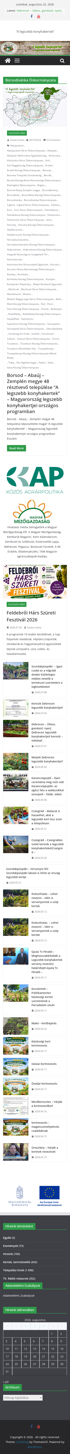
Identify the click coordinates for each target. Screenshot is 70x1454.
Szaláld (35, 333)
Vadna (42, 362)
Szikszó (11, 338)
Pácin (50, 304)
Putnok (45, 309)
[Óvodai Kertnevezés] (15, 1086)
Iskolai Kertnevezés (44, 1064)
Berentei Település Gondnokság (24, 175)
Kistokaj (11, 274)
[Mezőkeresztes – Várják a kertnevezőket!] (15, 1106)
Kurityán (50, 279)
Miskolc (27, 294)
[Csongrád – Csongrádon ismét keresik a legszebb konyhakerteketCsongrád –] (15, 849)
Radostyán (56, 309)
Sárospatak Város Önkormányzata (25, 328)
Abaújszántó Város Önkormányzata (26, 150)
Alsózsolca (54, 155)
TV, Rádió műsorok (15, 1278)
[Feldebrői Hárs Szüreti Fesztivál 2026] (35, 581)
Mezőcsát (13, 289)
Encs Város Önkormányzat (28, 210)
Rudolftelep (14, 314)
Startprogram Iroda (18, 333)
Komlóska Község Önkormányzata (25, 279)
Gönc (49, 219)
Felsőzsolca (53, 215)
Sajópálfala (13, 318)
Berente (47, 170)
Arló (47, 160)
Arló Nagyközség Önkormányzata (25, 165)
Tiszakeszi (12, 343)
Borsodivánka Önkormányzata (40, 200)
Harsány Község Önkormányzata (36, 224)
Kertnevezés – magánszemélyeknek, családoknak (46, 1127)
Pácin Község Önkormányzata (23, 309)
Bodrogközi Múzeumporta (21, 185)
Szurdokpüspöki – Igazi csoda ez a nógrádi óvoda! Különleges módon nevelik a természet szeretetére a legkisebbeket (47, 677)
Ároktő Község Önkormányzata (23, 170)
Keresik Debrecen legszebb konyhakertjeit (47, 705)
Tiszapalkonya (45, 348)
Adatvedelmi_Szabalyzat (18, 1295)
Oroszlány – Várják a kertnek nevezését (45, 1149)
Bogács (41, 185)
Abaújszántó (17, 145)
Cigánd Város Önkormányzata (33, 205)
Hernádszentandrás (18, 239)
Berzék (47, 175)
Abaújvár (52, 150)
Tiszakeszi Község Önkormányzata (39, 343)
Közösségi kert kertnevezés (41, 1043)
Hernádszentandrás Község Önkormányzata (31, 244)
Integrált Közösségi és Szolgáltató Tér (27, 254)
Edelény (55, 205)
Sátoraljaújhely (54, 328)
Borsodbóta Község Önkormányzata (41, 195)
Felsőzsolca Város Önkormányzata (25, 219)
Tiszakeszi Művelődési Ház (21, 348)
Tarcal (55, 338)
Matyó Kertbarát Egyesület (47, 284)
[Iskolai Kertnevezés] (15, 1066)
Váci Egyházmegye (26, 362)
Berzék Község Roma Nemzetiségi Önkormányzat (33, 180)
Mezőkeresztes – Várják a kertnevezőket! (47, 1104)
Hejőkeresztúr (14, 229)
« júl (6, 1382)
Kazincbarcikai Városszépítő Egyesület (27, 264)
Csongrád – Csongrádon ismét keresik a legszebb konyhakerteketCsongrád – (48, 846)
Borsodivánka (14, 200)
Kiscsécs (55, 264)
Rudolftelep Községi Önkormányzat (41, 314)
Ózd (43, 304)
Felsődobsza (51, 210)
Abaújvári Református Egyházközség (26, 155)
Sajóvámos (27, 318)
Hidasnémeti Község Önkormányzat (42, 249)
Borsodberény (50, 190)
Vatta (50, 362)
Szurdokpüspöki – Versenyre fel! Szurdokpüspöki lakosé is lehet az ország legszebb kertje (33, 873)
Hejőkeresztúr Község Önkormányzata (28, 234)
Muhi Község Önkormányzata (23, 304)
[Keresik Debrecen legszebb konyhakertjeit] (15, 708)
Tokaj (11, 362)
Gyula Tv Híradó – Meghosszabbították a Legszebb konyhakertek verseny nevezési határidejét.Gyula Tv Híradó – (47, 962)
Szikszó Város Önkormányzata (33, 338)
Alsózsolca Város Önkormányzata (25, 160)
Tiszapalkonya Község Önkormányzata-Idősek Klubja (31, 355)
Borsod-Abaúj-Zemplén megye (23, 190)
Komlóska (23, 274)
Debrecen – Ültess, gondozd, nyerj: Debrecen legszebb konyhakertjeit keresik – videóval (47, 732)
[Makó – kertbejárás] (15, 1026)
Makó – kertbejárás (44, 1023)
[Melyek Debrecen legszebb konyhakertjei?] (15, 762)
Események (10, 1246)
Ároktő (48, 165)
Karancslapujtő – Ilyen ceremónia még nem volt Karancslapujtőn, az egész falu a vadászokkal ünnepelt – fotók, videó (48, 786)
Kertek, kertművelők (16, 1262)
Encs (9, 210)
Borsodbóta (13, 195)
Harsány (11, 224)
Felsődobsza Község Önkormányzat (26, 215)
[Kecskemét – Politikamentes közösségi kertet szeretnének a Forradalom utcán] (15, 999)
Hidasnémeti (14, 249)
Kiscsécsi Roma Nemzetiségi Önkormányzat (30, 269)
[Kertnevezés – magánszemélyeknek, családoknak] (15, 1129)
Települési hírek (17, 133)
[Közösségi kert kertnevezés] (15, 1046)
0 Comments (53, 140)
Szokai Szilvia (17, 140)
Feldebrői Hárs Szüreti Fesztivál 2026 (31, 616)
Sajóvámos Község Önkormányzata (26, 323)
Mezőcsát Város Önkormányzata (38, 289)
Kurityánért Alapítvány (19, 284)
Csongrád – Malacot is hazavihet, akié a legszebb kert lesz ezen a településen (47, 817)
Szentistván (47, 333)
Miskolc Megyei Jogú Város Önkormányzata (30, 299)
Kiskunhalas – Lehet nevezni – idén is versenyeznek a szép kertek (45, 900)
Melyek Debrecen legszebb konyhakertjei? (47, 759)
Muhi (58, 299)
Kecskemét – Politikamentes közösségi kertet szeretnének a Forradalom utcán (43, 997)
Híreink (8, 1254)
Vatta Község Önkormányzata (23, 367)
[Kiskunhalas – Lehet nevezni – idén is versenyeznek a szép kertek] (15, 902)
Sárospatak (53, 323)
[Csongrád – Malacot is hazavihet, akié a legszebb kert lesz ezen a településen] (15, 820)
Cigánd (11, 205)
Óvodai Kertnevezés (44, 1083)
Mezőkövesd (14, 294)
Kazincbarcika (14, 259)
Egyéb (7, 1238)
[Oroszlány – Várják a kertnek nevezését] (15, 1152)
